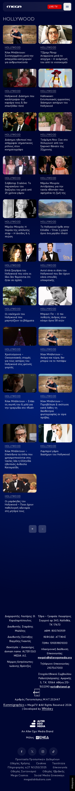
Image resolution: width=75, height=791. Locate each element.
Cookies (41, 763)
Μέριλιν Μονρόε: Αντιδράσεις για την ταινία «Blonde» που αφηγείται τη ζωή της (53, 188)
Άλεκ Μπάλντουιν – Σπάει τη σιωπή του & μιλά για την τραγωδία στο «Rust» (19, 404)
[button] (67, 7)
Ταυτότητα (58, 763)
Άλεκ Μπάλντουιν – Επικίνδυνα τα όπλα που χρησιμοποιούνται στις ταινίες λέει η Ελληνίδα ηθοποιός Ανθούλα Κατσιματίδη (18, 459)
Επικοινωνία (60, 767)
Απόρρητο (72, 783)
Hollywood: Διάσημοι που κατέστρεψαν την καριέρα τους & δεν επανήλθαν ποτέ (19, 100)
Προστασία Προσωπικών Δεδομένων (37, 759)
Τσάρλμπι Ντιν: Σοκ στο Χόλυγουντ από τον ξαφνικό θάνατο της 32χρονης (54, 144)
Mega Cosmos (19, 775)
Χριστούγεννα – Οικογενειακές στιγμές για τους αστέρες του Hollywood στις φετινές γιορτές (18, 361)
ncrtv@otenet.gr (60, 686)
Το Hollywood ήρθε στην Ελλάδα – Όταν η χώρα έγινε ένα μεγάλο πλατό (54, 230)
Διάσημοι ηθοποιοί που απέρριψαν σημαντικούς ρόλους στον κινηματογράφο (19, 144)
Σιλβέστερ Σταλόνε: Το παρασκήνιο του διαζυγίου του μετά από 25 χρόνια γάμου (18, 188)
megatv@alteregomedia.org (55, 657)
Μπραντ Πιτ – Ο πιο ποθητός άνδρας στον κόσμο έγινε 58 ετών (53, 317)
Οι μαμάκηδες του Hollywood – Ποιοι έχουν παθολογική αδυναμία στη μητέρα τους (19, 506)
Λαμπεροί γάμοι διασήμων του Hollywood (55, 453)
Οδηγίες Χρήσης (20, 763)
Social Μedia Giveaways (49, 775)
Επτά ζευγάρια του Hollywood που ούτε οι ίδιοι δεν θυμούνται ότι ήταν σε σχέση (18, 275)
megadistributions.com (37, 779)
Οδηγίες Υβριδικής (53, 771)
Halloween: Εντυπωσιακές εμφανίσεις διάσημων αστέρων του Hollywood (55, 100)
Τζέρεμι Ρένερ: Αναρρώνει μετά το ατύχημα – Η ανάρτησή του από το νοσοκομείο (54, 57)
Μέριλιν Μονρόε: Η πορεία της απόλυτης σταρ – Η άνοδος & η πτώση (17, 231)
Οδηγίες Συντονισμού (23, 771)
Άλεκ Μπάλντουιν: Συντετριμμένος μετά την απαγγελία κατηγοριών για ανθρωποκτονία (19, 57)
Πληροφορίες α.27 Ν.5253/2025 (27, 767)
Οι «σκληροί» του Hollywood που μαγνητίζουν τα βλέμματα (19, 317)
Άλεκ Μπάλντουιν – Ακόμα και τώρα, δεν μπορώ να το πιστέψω (53, 357)
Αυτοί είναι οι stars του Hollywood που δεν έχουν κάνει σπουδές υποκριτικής (55, 275)
